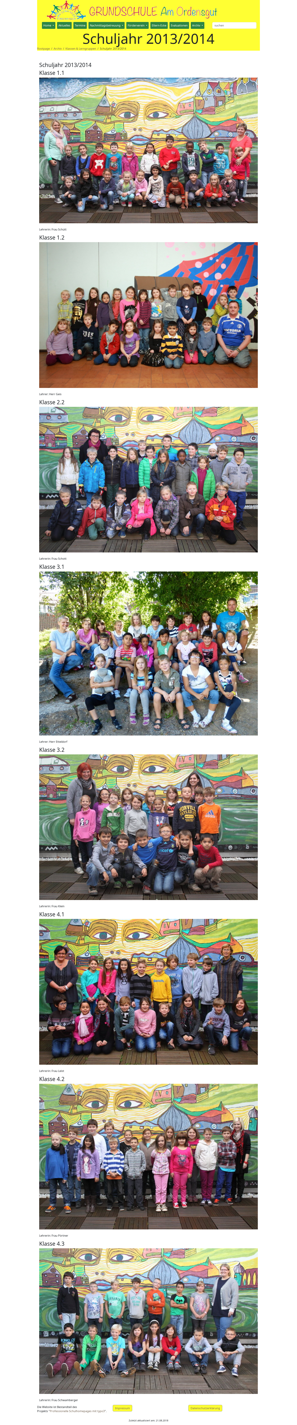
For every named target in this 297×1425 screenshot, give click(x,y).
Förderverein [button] (136, 25)
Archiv (58, 48)
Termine (80, 25)
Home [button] (47, 25)
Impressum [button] (122, 1408)
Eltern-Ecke (159, 25)
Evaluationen (179, 25)
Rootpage (43, 48)
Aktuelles (64, 25)
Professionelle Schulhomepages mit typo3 (77, 1411)
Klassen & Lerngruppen (80, 48)
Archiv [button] (196, 25)
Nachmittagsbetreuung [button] (105, 25)
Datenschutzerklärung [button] (205, 1408)
